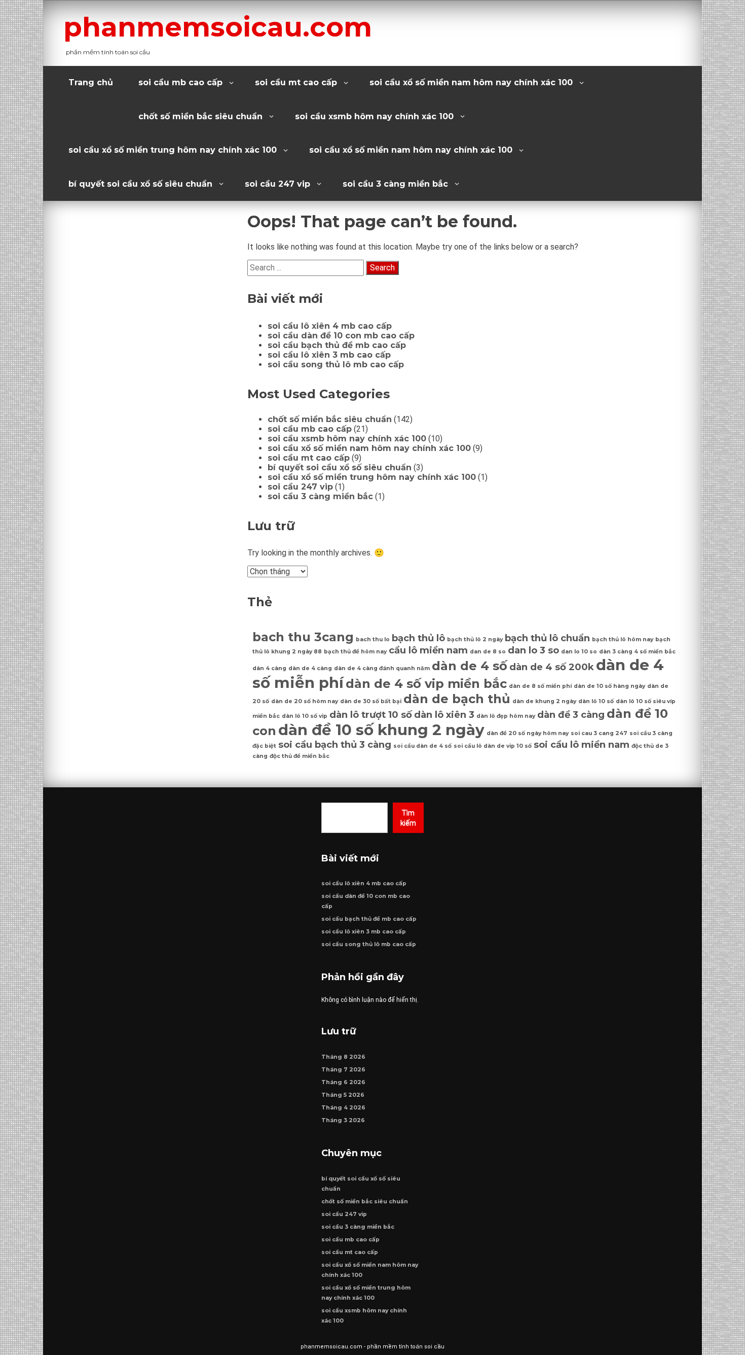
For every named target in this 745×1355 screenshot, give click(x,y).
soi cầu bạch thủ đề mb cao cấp (337, 345)
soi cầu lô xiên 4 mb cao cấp (330, 326)
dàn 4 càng (269, 668)
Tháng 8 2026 (343, 1057)
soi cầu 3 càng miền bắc (395, 184)
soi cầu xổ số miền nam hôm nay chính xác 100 (471, 82)
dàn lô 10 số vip (304, 716)
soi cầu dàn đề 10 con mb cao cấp (341, 335)
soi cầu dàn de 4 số (422, 746)
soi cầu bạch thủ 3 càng (334, 744)
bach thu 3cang (303, 637)
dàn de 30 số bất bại (370, 701)
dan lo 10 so (579, 651)
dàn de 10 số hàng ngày (609, 686)
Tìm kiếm (408, 817)
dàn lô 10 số (596, 701)
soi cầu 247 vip (277, 184)
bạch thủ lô (418, 638)
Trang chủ (90, 82)
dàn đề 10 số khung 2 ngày (381, 730)
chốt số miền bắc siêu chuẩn (200, 116)
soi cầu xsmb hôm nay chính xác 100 (374, 116)
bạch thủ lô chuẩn (547, 638)
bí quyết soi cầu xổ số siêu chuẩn (140, 184)
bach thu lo (373, 639)
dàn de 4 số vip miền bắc (426, 683)
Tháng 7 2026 (343, 1069)
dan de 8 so (488, 651)
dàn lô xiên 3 (444, 714)
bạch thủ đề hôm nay (355, 651)
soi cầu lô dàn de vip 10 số (493, 746)
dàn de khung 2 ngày (544, 701)
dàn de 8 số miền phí (540, 686)
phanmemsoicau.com (217, 27)
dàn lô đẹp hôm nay (505, 716)
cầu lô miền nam (428, 650)
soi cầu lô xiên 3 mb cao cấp (329, 355)
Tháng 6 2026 (343, 1082)
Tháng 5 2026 (342, 1095)
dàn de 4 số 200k (551, 667)
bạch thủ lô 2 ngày (475, 639)
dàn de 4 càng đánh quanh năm (382, 668)
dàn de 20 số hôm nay (304, 701)
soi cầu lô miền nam (581, 744)
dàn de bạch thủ (456, 698)
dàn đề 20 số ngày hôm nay (528, 733)
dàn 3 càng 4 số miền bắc (637, 651)
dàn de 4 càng (310, 668)
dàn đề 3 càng (571, 714)
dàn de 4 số (469, 665)
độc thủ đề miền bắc (299, 756)
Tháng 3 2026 (343, 1120)
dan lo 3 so (533, 650)
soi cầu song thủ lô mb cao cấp (336, 364)
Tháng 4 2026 (343, 1107)
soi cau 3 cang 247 (599, 733)
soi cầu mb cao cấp (180, 82)
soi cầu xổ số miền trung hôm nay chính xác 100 (172, 150)
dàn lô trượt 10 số (370, 714)
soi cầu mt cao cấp (296, 82)
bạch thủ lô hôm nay (622, 639)
